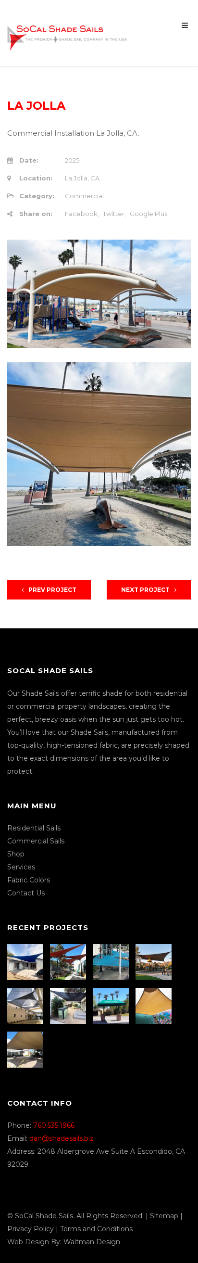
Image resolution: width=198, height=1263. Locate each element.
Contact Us (26, 893)
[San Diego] (69, 1006)
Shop (16, 854)
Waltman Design (91, 1241)
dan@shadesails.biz (61, 1138)
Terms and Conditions (96, 1229)
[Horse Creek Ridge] (155, 962)
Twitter (113, 213)
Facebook (81, 213)
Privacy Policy (30, 1229)
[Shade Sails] (67, 32)
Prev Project (52, 589)
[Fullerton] (26, 1050)
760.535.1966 (53, 1125)
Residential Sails (34, 828)
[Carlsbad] (155, 1006)
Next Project (145, 589)
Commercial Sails (35, 841)
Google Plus (148, 213)
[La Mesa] (26, 962)
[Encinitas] (69, 962)
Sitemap (164, 1216)
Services (21, 867)
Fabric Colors (28, 880)
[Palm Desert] (112, 1006)
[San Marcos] (112, 962)
